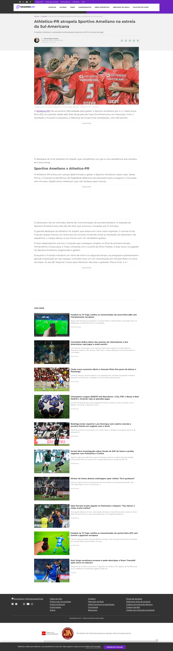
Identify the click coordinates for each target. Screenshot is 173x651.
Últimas (63, 7)
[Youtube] (27, 2)
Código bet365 (133, 607)
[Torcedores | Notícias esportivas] (25, 7)
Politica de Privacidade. (93, 646)
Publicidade (76, 2)
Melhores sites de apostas (138, 602)
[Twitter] (20, 2)
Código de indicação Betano (139, 604)
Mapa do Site (39, 2)
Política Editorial (65, 2)
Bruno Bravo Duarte (51, 38)
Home (36, 16)
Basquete (92, 610)
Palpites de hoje (141, 7)
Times (72, 7)
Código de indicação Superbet (140, 610)
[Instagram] (23, 2)
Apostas (52, 7)
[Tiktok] (20, 605)
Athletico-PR (43, 111)
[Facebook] (17, 2)
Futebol (44, 16)
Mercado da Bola (121, 7)
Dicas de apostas (134, 599)
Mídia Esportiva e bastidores (101, 604)
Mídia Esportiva (102, 7)
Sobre (83, 2)
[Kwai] (30, 2)
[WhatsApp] (32, 604)
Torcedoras (93, 607)
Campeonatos (84, 7)
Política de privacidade (51, 2)
